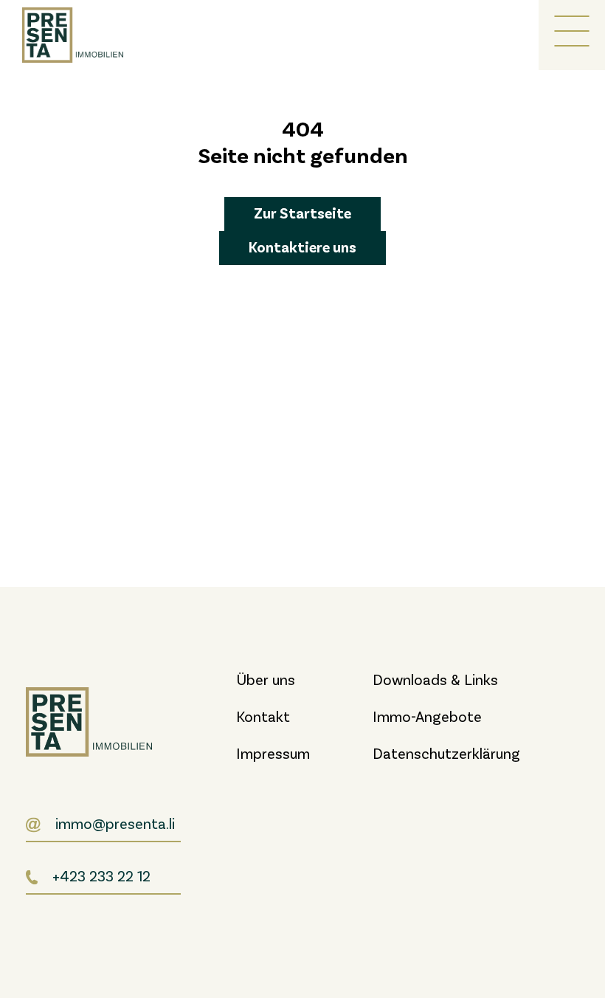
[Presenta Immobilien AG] (81, 35)
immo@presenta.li (115, 823)
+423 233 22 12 (101, 875)
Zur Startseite (302, 212)
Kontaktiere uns (302, 246)
